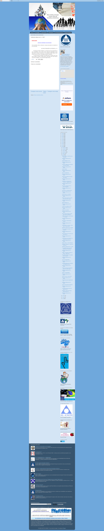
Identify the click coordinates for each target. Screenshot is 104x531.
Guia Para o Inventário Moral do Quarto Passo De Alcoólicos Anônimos (47, 468)
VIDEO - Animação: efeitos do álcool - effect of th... (67, 253)
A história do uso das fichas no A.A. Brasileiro (43, 446)
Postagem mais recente (36, 91)
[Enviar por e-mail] (38, 59)
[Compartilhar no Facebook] (41, 59)
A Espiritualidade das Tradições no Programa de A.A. (67, 264)
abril (63, 298)
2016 (63, 139)
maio (63, 297)
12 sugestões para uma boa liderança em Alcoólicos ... (67, 248)
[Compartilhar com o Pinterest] (42, 59)
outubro (63, 150)
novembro (64, 149)
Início (32, 32)
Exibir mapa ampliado (63, 78)
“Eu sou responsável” (66, 259)
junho (63, 295)
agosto (63, 153)
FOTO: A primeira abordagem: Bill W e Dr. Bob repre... (67, 268)
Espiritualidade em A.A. (66, 160)
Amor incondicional (65, 172)
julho (63, 154)
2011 (62, 146)
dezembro (64, 147)
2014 (63, 142)
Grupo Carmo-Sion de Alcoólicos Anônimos (65, 55)
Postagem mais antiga (53, 91)
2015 (63, 140)
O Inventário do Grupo (39, 495)
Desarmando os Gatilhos (66, 194)
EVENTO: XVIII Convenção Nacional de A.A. (67, 291)
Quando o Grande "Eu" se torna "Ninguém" (66, 186)
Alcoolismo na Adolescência (67, 190)
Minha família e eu (65, 202)
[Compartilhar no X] (40, 59)
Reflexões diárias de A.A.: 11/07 (67, 246)
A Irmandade (37, 32)
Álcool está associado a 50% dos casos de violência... (67, 214)
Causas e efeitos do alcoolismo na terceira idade (67, 165)
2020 (63, 133)
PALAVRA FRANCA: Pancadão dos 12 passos (67, 255)
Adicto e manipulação (66, 272)
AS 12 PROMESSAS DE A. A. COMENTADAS (43, 457)
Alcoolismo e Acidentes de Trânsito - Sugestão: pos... (67, 182)
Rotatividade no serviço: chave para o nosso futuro (67, 226)
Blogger (64, 528)
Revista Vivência (68, 32)
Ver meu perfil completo (64, 66)
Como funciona (44, 32)
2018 (63, 136)
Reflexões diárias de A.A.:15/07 (67, 227)
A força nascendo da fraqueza (67, 284)
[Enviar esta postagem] (36, 59)
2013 (63, 143)
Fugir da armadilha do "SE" (67, 206)
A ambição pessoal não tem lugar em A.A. (67, 289)
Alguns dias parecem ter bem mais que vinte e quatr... (67, 198)
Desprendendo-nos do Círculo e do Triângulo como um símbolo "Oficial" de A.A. (49, 479)
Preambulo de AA (38, 490)
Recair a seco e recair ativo (67, 276)
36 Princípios (50, 32)
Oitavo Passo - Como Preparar (67, 242)
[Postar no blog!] (39, 59)
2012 (63, 145)
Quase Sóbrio (64, 169)
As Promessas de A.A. (59, 32)
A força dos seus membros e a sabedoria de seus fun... (67, 239)
